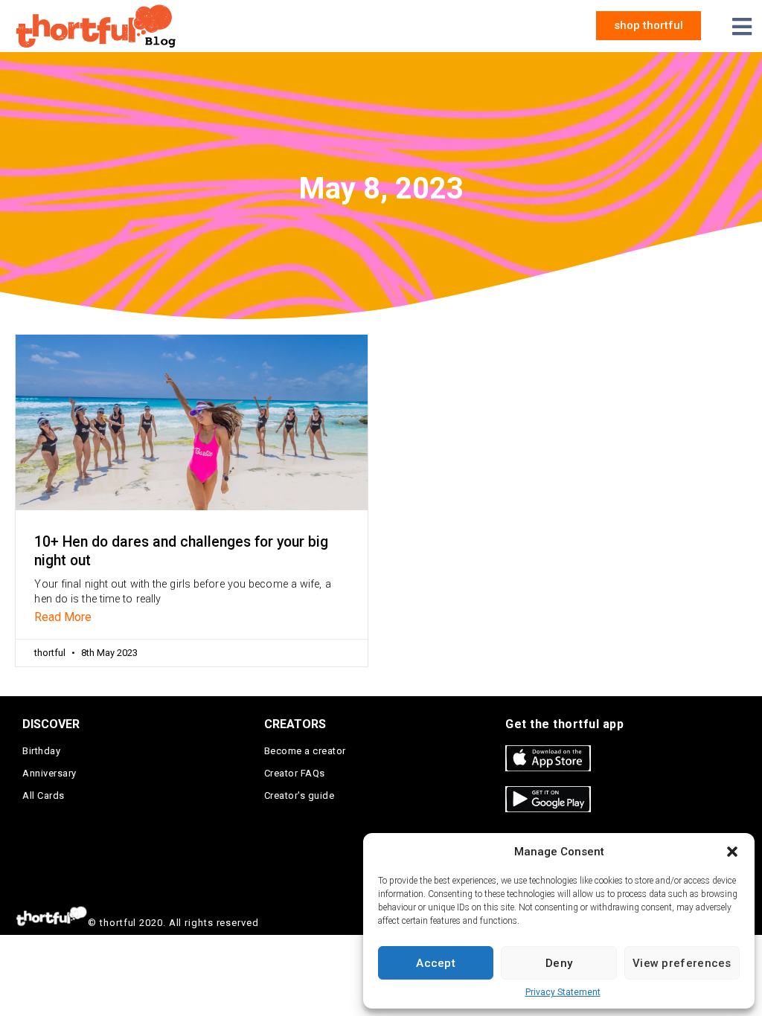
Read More (63, 617)
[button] (732, 851)
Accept (435, 963)
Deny (558, 963)
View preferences (682, 963)
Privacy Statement (563, 992)
